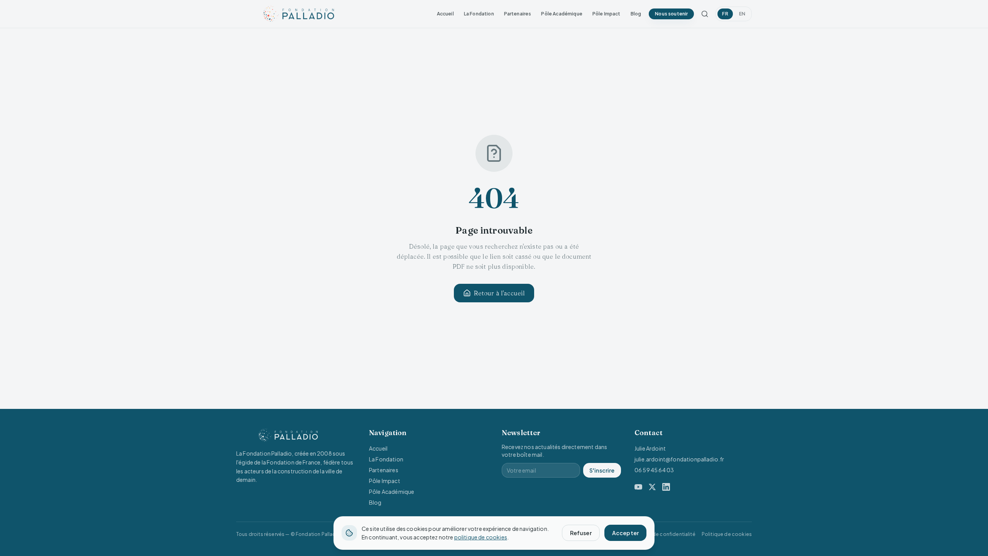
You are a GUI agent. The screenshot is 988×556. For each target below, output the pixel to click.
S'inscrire (602, 470)
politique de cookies (480, 537)
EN (742, 14)
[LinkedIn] (666, 487)
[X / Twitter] (652, 487)
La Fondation (479, 14)
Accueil (445, 14)
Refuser (581, 532)
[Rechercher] (705, 14)
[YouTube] (638, 487)
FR (725, 14)
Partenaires (517, 14)
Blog (636, 14)
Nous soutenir (671, 14)
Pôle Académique (561, 14)
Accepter (625, 532)
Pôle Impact (606, 14)
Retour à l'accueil (499, 293)
